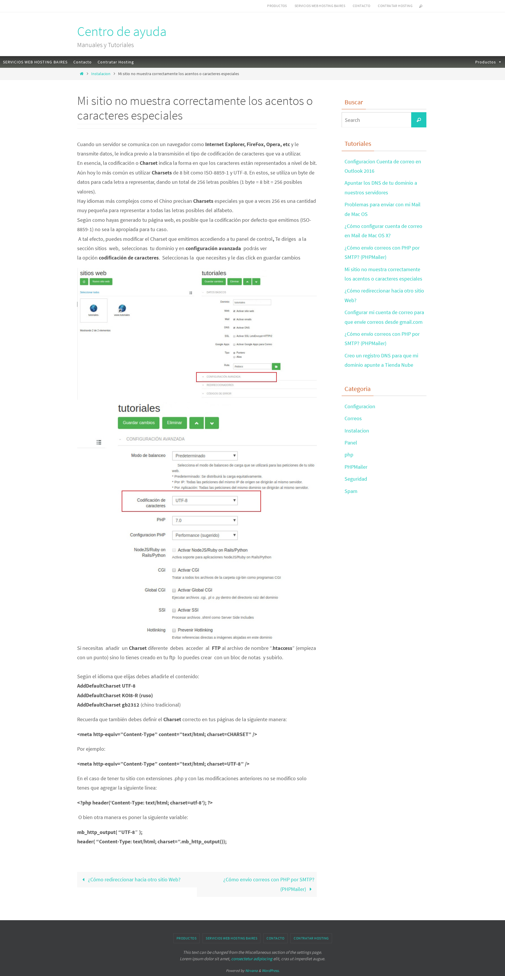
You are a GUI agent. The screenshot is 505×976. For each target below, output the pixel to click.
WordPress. (270, 970)
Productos (277, 6)
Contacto (361, 6)
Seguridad (356, 478)
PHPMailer (356, 466)
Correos (353, 418)
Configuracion (360, 406)
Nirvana (251, 970)
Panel (351, 442)
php (349, 454)
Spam (351, 491)
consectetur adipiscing (251, 958)
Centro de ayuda (122, 31)
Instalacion (100, 73)
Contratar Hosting (395, 6)
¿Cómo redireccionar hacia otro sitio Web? (134, 879)
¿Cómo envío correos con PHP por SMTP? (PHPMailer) (268, 884)
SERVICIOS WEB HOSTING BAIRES (320, 6)
